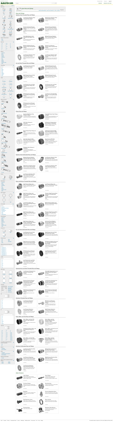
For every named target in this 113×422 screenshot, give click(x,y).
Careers (18, 420)
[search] (13, 67)
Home (1, 420)
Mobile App (22, 420)
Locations (4, 420)
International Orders (13, 420)
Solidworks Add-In (27, 420)
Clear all (13, 5)
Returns (8, 420)
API (36, 420)
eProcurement (33, 420)
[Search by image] (55, 3)
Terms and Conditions (104, 420)
